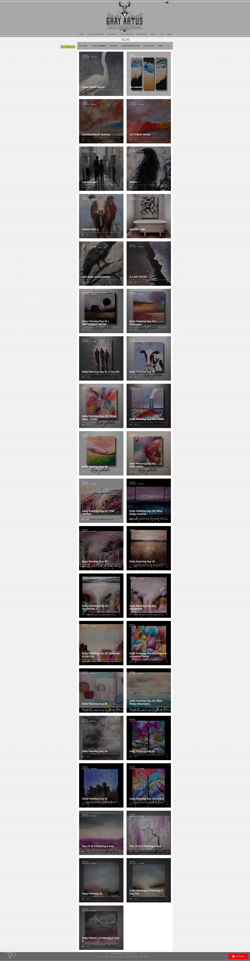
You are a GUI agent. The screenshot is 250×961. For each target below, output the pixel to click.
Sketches (113, 45)
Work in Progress (98, 45)
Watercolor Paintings (130, 45)
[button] (166, 3)
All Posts (83, 45)
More (160, 45)
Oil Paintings (149, 45)
